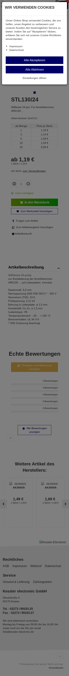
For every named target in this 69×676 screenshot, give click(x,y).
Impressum (15, 46)
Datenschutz (16, 49)
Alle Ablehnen (34, 69)
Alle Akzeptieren (34, 60)
